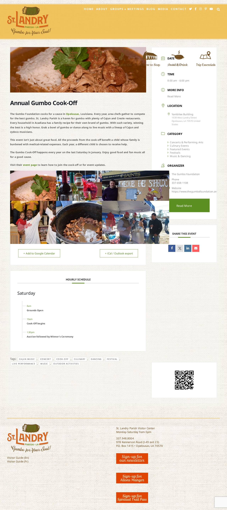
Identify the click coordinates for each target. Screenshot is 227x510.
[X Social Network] (179, 248)
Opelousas (72, 114)
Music (44, 363)
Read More (174, 96)
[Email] (195, 248)
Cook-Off (62, 359)
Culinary (79, 359)
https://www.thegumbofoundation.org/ (195, 191)
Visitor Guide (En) (18, 457)
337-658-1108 (180, 182)
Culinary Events (179, 145)
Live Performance (23, 363)
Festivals (175, 152)
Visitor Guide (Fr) (17, 461)
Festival (112, 359)
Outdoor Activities (66, 363)
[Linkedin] (187, 248)
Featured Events (179, 149)
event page (30, 165)
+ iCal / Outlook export (119, 253)
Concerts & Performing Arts (186, 142)
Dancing (96, 359)
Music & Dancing (180, 156)
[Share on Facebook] (171, 248)
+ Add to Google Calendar (39, 253)
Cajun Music (27, 359)
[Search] (217, 9)
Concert (45, 359)
